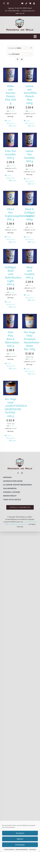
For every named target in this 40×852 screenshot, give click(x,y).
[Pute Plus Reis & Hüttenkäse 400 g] (10, 321)
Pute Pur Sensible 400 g (10, 154)
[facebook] (4, 3)
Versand (12, 111)
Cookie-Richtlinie (9, 849)
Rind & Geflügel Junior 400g (29, 214)
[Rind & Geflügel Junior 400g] (29, 198)
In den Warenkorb (10, 122)
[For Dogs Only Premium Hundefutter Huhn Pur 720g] (29, 321)
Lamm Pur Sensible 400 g (29, 156)
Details (13, 126)
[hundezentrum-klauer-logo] (20, 19)
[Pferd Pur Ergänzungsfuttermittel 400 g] (10, 198)
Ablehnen (20, 839)
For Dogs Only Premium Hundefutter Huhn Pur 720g (31, 340)
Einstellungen (20, 845)
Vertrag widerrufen (7, 533)
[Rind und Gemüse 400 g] (29, 256)
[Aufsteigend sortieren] (31, 48)
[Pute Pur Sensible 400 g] (10, 140)
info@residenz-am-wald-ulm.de (18, 524)
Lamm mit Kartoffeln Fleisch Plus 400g (30, 94)
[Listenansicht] (22, 59)
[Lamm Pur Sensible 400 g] (29, 140)
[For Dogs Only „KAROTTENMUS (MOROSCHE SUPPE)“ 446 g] (10, 388)
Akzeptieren (20, 833)
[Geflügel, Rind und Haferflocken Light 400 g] (10, 256)
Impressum (32, 849)
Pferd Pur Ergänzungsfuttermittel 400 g (20, 214)
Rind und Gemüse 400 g (29, 272)
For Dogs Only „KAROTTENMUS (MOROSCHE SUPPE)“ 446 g (16, 407)
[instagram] (8, 3)
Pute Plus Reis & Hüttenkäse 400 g (12, 338)
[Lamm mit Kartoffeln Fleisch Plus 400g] (29, 75)
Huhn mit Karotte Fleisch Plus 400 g (10, 94)
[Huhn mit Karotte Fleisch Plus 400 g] (10, 75)
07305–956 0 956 (13, 11)
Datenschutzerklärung (21, 849)
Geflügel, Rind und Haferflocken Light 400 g (13, 276)
